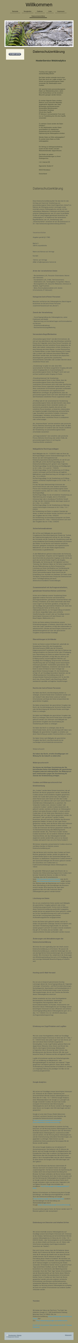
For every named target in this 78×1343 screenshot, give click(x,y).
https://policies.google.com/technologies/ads (48, 1199)
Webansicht (68, 1335)
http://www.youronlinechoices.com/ (49, 881)
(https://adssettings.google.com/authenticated (54, 1205)
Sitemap (19, 1335)
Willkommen (39, 4)
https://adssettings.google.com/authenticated (51, 1321)
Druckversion (12, 1335)
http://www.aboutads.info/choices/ (48, 879)
